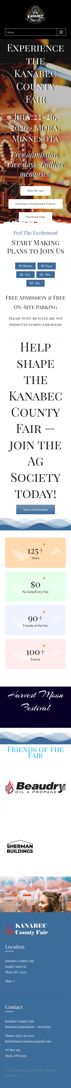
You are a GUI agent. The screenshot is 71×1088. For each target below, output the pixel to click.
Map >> (10, 981)
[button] (7, 787)
